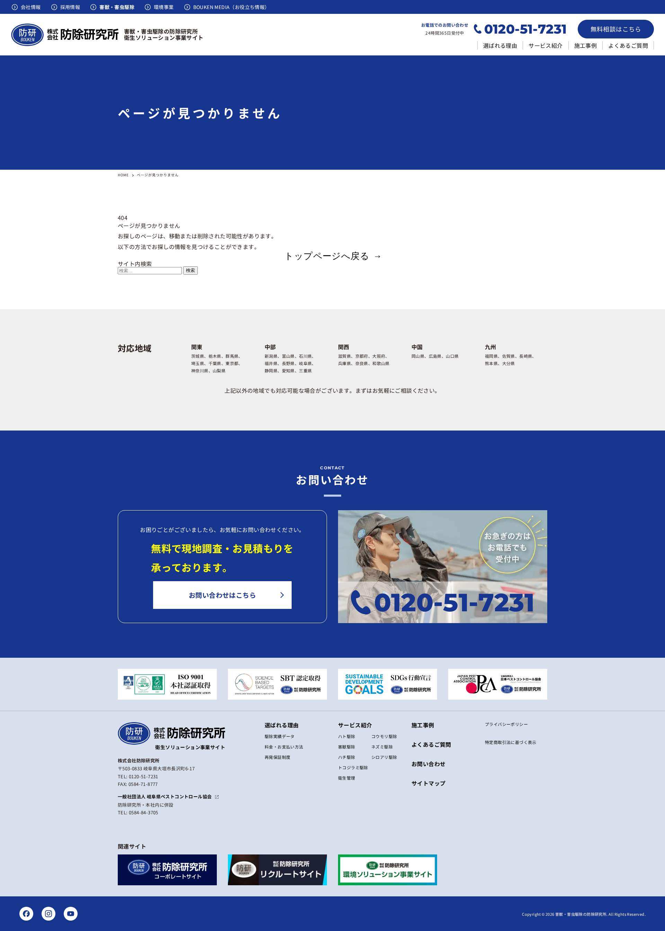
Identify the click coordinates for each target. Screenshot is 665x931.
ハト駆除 (346, 736)
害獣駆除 (346, 747)
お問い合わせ (428, 763)
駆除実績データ (280, 736)
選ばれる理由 (500, 45)
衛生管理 (346, 778)
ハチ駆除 (346, 757)
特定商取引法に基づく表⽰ (511, 742)
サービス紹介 (545, 45)
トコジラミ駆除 (353, 767)
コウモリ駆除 (384, 736)
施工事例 (585, 45)
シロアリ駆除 (384, 757)
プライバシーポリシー (506, 724)
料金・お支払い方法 (284, 747)
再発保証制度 (277, 757)
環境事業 (164, 6)
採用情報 (70, 6)
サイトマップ (428, 783)
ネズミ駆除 (382, 747)
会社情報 (31, 6)
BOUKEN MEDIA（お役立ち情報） (231, 6)
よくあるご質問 (628, 45)
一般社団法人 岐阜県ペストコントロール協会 (165, 796)
